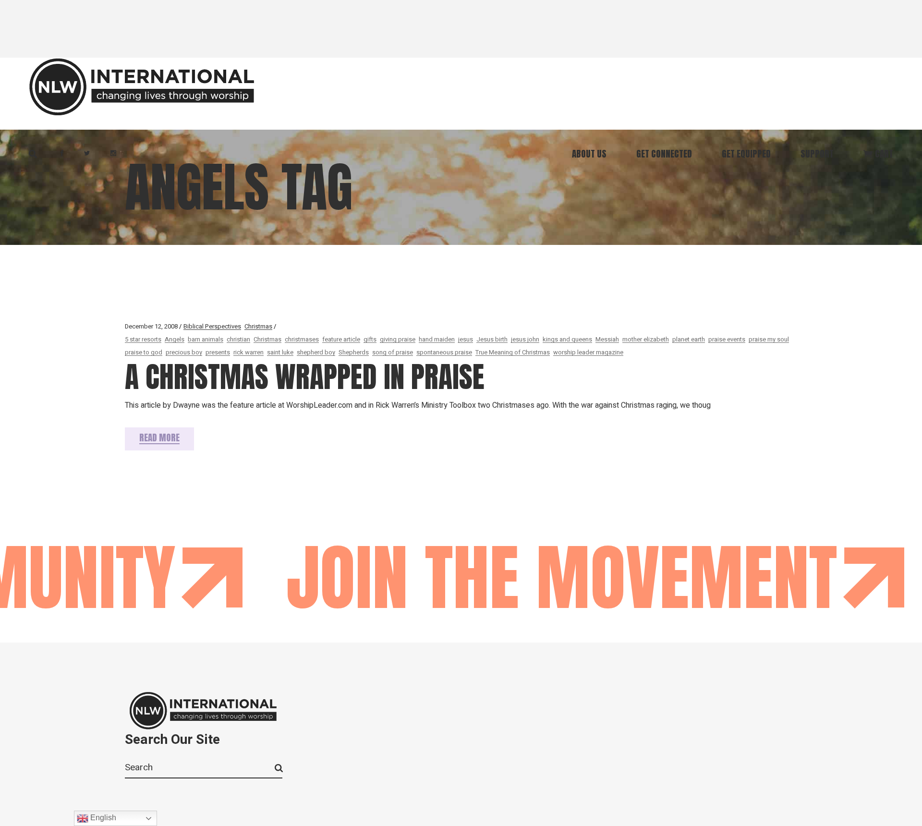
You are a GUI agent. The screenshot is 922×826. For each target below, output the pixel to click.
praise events (726, 339)
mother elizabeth (645, 339)
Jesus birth (492, 339)
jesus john (525, 339)
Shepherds (354, 352)
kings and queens (567, 339)
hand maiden (437, 339)
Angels (174, 339)
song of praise (392, 352)
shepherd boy (316, 352)
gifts (370, 339)
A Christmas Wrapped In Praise (305, 377)
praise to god (143, 352)
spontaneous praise (444, 352)
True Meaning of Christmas (512, 352)
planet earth (688, 339)
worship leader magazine (588, 352)
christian (238, 339)
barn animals (205, 339)
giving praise (397, 339)
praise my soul (769, 339)
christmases (302, 339)
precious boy (184, 352)
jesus (465, 339)
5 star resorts (143, 339)
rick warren (248, 352)
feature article (341, 339)
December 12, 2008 (151, 326)
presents (218, 352)
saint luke (280, 352)
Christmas (258, 326)
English (102, 818)
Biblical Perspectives (212, 326)
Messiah (607, 339)
